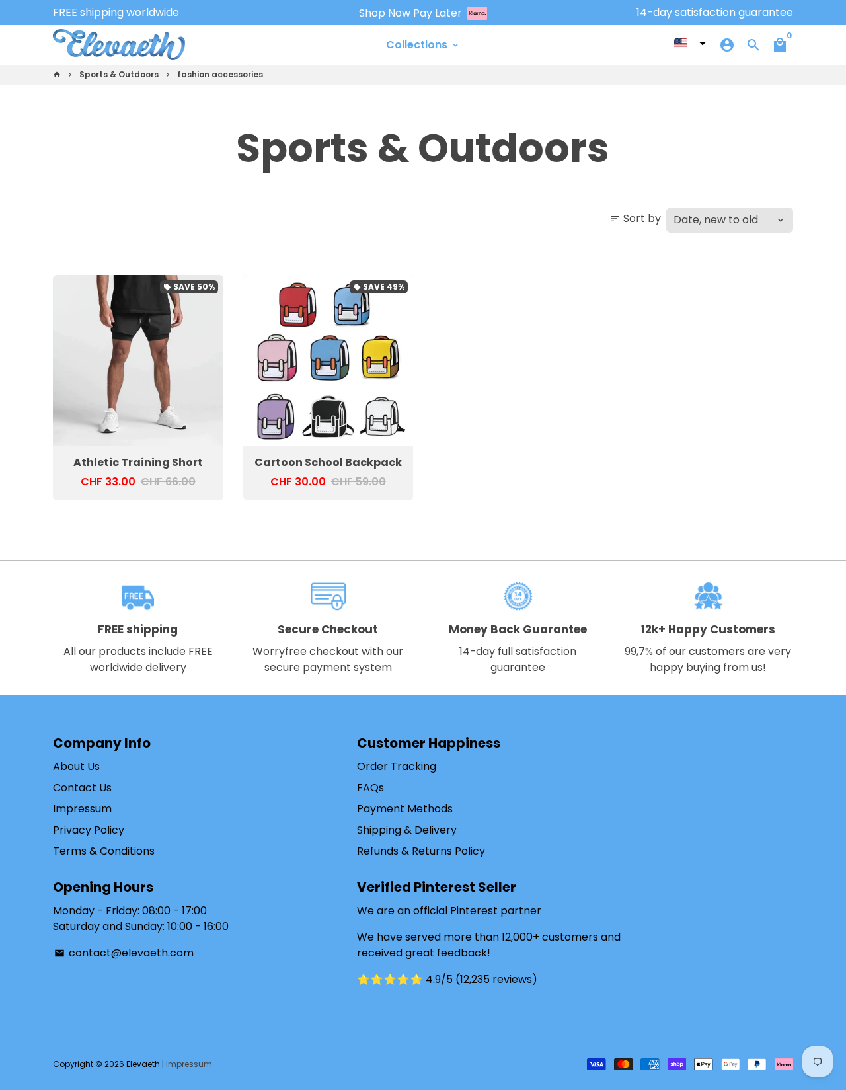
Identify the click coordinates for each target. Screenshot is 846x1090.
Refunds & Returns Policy (421, 851)
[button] (690, 44)
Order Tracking (396, 766)
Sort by (635, 218)
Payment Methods (405, 808)
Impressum (82, 808)
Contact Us (82, 787)
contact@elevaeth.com (124, 952)
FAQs (370, 787)
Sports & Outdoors (119, 74)
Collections (423, 44)
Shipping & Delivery (407, 829)
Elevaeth (143, 1064)
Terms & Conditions (104, 851)
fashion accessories (220, 74)
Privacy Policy (88, 829)
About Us (76, 766)
